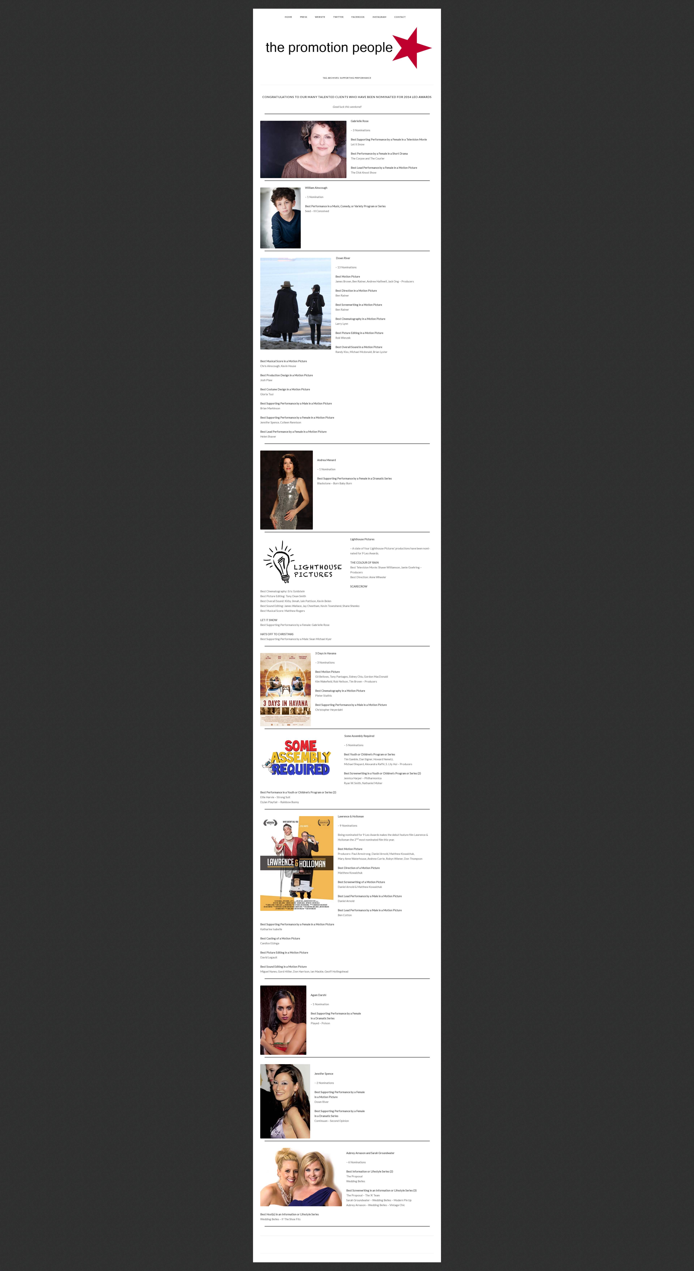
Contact (400, 17)
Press (303, 17)
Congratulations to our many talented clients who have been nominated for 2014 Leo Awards (347, 97)
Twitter (338, 17)
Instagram (379, 17)
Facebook (358, 17)
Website (320, 17)
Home (288, 17)
